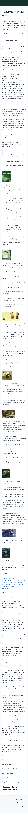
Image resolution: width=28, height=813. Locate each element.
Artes (3, 17)
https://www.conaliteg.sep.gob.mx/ (13, 782)
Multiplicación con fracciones (18, 802)
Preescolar (8, 17)
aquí (15, 790)
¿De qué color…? (21, 807)
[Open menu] (24, 3)
